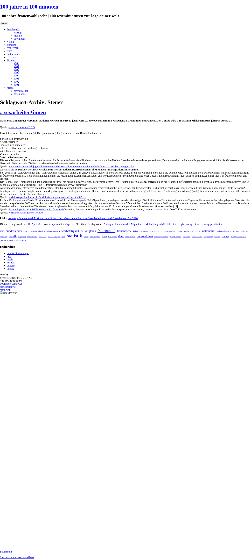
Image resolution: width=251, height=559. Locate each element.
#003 (16, 78)
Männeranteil (189, 231)
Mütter (198, 231)
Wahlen (217, 237)
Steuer (197, 224)
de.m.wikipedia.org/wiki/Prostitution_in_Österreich (36, 209)
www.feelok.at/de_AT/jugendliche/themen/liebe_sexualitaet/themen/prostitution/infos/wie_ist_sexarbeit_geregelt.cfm (71, 166)
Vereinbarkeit (197, 237)
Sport (63, 237)
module (18, 35)
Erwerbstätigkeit (69, 231)
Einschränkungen (51, 231)
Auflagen (108, 224)
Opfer (233, 231)
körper (68, 224)
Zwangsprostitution (212, 224)
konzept (18, 32)
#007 (16, 66)
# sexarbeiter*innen (23, 112)
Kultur (135, 231)
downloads (19, 38)
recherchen (13, 47)
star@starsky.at (8, 286)
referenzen (12, 57)
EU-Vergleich (88, 231)
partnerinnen (13, 54)
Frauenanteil (106, 230)
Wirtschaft (225, 237)
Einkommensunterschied (33, 231)
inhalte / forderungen (18, 253)
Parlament (244, 231)
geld (9, 256)
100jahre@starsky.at (11, 283)
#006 (16, 69)
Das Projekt (13, 29)
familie (10, 268)
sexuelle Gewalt (54, 237)
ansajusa (53, 224)
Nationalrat (208, 231)
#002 (16, 81)
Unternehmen (145, 236)
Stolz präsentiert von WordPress (17, 557)
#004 (16, 75)
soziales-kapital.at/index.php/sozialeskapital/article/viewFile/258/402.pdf (47, 197)
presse (10, 87)
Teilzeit (104, 237)
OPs (237, 231)
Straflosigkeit (95, 237)
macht (10, 259)
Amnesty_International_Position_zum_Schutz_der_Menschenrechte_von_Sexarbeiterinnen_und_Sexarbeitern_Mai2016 (73, 218)
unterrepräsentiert (161, 237)
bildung (11, 265)
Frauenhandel (122, 224)
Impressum (6, 551)
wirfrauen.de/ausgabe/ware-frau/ (26, 212)
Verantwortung (175, 237)
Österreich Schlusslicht (17, 240)
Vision (10, 41)
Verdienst (186, 237)
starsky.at (5, 289)
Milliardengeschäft (155, 224)
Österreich (4, 240)
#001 (16, 84)
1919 (2, 231)
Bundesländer (14, 231)
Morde (179, 231)
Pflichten (171, 224)
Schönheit (42, 237)
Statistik (74, 235)
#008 (16, 63)
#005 (16, 72)
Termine (11, 60)
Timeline (11, 44)
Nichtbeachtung (223, 231)
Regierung (22, 237)
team (9, 50)
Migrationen (137, 224)
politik (13, 236)
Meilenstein (144, 231)
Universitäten (130, 237)
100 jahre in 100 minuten (29, 7)
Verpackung (208, 237)
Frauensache (124, 231)
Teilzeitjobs (112, 237)
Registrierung (185, 224)
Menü (4, 23)
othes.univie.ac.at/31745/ (22, 127)
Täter (121, 236)
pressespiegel (21, 90)
